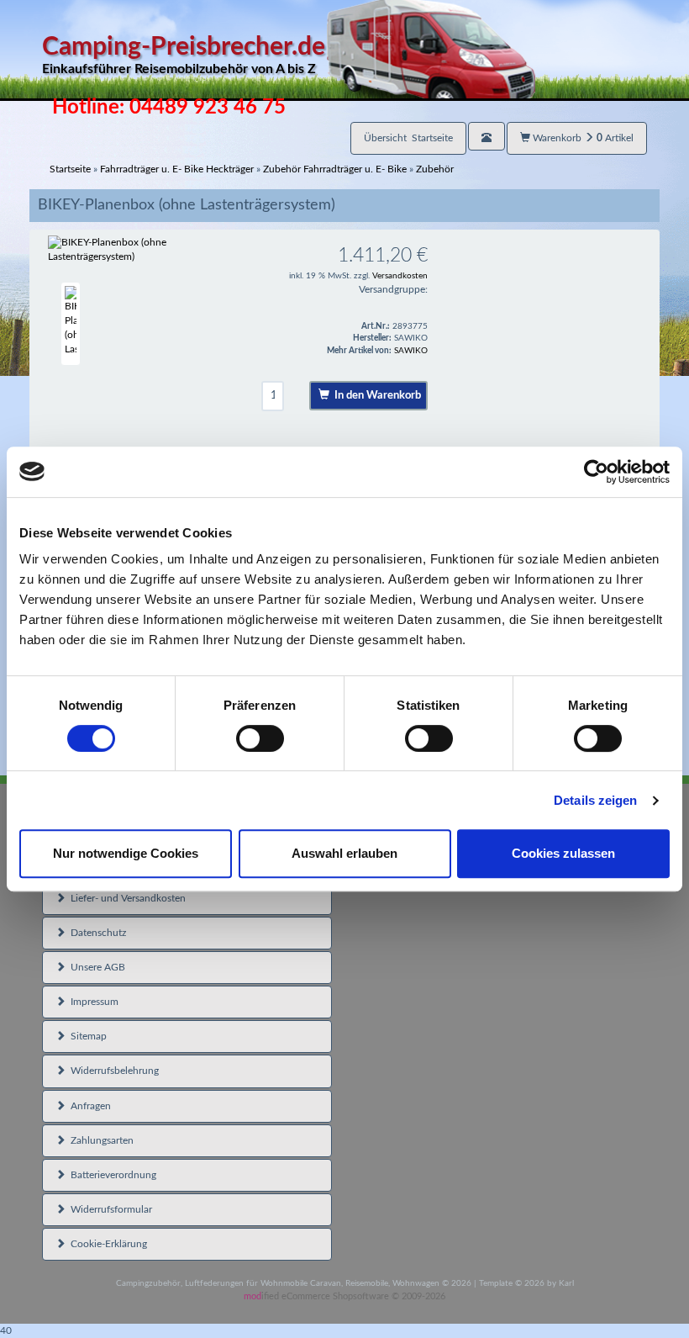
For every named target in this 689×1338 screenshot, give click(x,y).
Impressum (92, 1002)
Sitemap (86, 1036)
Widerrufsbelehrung (112, 1071)
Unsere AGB (95, 967)
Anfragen (88, 1106)
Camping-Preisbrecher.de (183, 55)
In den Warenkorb (375, 395)
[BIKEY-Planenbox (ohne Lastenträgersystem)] (138, 249)
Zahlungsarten (100, 1140)
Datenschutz (96, 933)
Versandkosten (400, 276)
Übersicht (408, 138)
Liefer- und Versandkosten (126, 898)
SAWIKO (411, 350)
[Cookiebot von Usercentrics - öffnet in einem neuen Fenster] (596, 471)
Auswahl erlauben (344, 853)
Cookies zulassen (563, 853)
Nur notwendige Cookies (125, 853)
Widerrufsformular (109, 1209)
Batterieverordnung (111, 1175)
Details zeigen (595, 800)
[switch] (260, 738)
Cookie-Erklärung (106, 1244)
